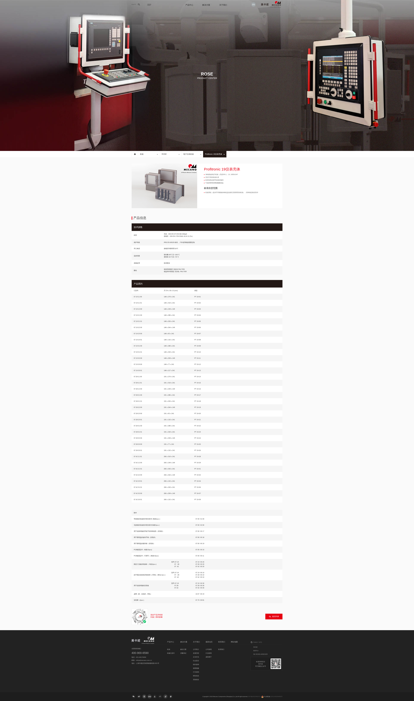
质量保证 (183, 653)
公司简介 (196, 649)
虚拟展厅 (209, 657)
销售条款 (196, 676)
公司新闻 (209, 649)
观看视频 (196, 668)
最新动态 (209, 642)
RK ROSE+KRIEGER (260, 654)
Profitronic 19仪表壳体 (213, 154)
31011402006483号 (276, 696)
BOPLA (255, 651)
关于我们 (223, 5)
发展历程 (196, 653)
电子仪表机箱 (188, 154)
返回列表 (275, 616)
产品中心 (189, 5)
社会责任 (196, 661)
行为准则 (196, 672)
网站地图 (234, 642)
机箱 (141, 154)
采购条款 (196, 679)
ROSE (164, 154)
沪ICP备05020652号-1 (254, 696)
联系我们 (221, 642)
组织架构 (196, 664)
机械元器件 (171, 653)
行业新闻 (209, 653)
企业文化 (196, 657)
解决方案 (206, 5)
